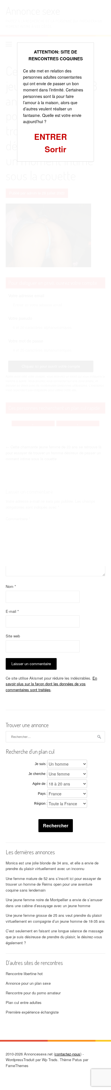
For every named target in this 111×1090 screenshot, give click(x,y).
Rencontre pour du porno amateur (33, 992)
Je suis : (41, 764)
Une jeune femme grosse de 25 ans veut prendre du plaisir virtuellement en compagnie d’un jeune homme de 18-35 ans (55, 918)
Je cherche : (37, 774)
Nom (11, 586)
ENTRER (50, 136)
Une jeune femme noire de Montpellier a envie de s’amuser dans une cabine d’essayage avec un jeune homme (54, 902)
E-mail (12, 611)
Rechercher (55, 825)
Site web (13, 636)
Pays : (42, 794)
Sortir (55, 149)
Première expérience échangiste (32, 1012)
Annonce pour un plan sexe (28, 983)
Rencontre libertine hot (24, 973)
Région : (40, 804)
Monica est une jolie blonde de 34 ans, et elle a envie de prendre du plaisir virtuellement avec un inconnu (52, 865)
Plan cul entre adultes (24, 1002)
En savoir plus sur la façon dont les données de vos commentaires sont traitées (51, 684)
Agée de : (39, 784)
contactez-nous (67, 1054)
